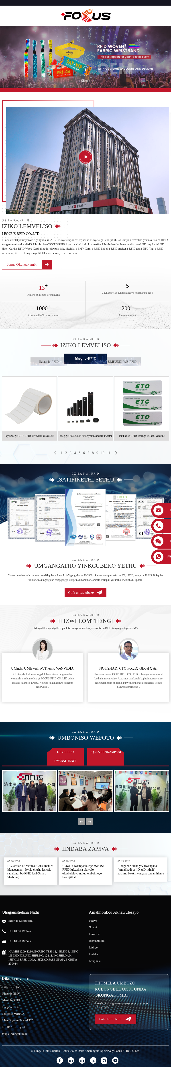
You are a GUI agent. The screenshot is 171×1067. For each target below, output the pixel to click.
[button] (55, 453)
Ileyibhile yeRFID (13, 1013)
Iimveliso (94, 934)
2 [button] (66, 453)
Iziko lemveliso (11, 987)
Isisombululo (97, 940)
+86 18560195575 (19, 931)
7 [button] (88, 453)
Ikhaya (93, 920)
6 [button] (84, 453)
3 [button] (70, 453)
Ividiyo (93, 947)
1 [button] (62, 453)
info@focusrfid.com (20, 920)
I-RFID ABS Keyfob (14, 1027)
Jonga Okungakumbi (14, 1033)
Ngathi (93, 927)
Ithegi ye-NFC (10, 1007)
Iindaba (93, 954)
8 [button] (93, 453)
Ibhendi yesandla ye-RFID (17, 1020)
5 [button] (79, 453)
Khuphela (95, 961)
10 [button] (102, 453)
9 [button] (97, 453)
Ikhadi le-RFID (11, 1000)
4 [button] (75, 453)
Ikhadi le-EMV (11, 993)
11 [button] (108, 453)
